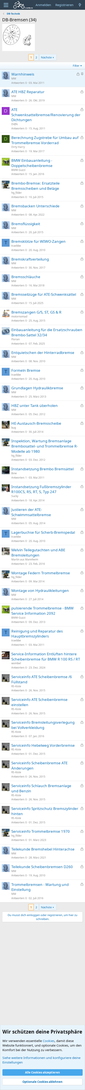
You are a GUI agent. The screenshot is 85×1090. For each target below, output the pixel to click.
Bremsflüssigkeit (25, 223)
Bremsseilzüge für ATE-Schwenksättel (43, 294)
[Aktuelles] (80, 5)
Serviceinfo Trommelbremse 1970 (40, 831)
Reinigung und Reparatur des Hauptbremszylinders (37, 634)
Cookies (48, 1041)
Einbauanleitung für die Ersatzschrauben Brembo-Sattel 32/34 (46, 332)
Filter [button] (76, 66)
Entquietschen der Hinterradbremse (42, 352)
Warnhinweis (22, 74)
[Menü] (6, 5)
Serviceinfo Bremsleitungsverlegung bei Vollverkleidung (43, 725)
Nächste (46, 57)
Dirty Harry (18, 147)
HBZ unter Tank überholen (34, 405)
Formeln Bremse (25, 370)
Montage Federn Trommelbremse (40, 572)
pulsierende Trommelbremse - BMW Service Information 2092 (42, 611)
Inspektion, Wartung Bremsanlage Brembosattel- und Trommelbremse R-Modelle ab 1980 (44, 446)
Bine (14, 473)
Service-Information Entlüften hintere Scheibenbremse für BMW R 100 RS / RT (45, 656)
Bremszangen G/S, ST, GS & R (36, 312)
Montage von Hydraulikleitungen (40, 590)
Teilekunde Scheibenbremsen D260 (42, 866)
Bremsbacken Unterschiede (35, 205)
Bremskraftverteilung (30, 259)
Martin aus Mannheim (24, 559)
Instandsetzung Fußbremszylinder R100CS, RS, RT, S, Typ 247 (41, 489)
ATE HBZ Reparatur (27, 91)
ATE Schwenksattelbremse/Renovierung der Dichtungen (45, 114)
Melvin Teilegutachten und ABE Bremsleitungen (38, 552)
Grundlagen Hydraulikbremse (37, 387)
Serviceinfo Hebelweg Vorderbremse (43, 745)
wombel (16, 663)
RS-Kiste (16, 686)
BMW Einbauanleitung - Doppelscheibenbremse (32, 163)
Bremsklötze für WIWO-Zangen (38, 241)
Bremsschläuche (25, 276)
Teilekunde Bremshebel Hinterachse (43, 849)
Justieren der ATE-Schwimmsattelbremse (31, 512)
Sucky (14, 496)
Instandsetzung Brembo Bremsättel (42, 468)
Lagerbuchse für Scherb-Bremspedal (43, 532)
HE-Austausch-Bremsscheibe (36, 423)
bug (13, 427)
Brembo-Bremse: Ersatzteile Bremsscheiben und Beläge (35, 186)
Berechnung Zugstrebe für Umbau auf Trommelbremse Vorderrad (44, 140)
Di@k (14, 124)
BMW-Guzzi (18, 170)
